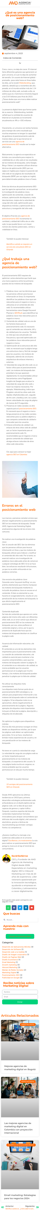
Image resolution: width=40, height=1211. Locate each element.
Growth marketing (9, 965)
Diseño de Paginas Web (11, 957)
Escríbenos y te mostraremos (20, 840)
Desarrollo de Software (11, 949)
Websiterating (25, 83)
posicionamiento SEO (27, 408)
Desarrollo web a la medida (13, 952)
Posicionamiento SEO (10, 975)
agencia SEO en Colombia (16, 454)
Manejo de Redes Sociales (12, 970)
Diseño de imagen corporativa (14, 954)
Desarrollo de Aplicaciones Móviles (16, 947)
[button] (8, 907)
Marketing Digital (9, 972)
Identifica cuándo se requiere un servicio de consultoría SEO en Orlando (19, 247)
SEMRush (19, 313)
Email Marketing (8, 962)
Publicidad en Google (10, 978)
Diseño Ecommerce (10, 960)
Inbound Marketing (9, 967)
